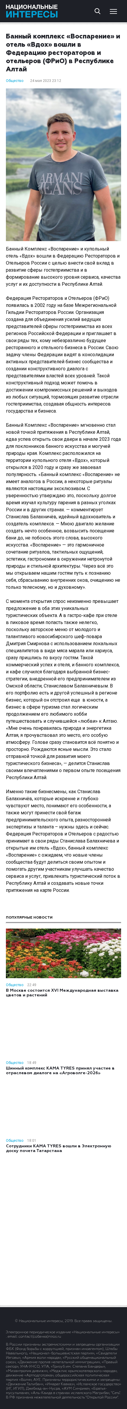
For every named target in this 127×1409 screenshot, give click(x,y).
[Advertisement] (63, 1228)
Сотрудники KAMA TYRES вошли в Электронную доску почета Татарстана (58, 1148)
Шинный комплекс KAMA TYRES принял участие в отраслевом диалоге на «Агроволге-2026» (60, 1070)
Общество (14, 81)
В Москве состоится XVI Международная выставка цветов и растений (62, 992)
